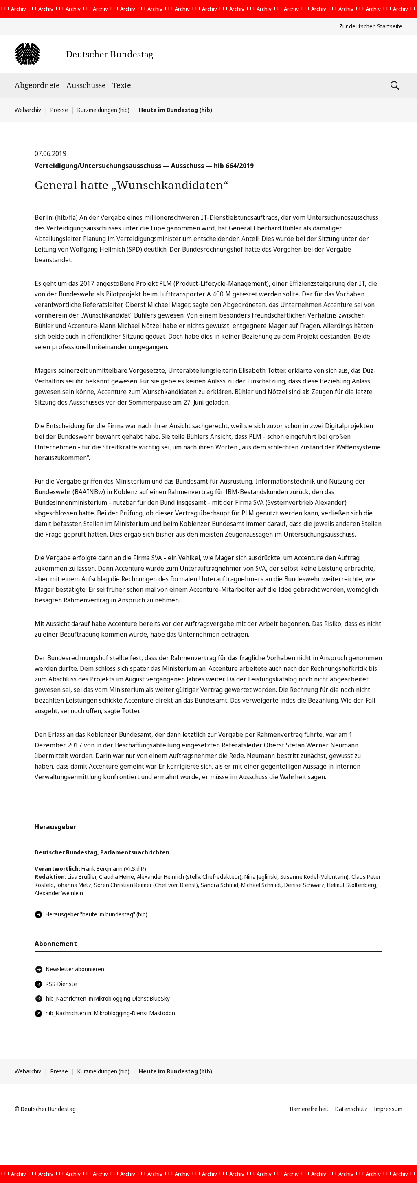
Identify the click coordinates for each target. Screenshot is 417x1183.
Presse (59, 110)
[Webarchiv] (84, 54)
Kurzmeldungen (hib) (103, 110)
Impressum (388, 1109)
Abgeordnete (37, 85)
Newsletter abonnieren (75, 969)
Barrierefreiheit (309, 1109)
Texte (121, 85)
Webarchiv (28, 110)
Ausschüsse (86, 85)
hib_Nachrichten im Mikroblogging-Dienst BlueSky (108, 998)
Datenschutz (351, 1109)
